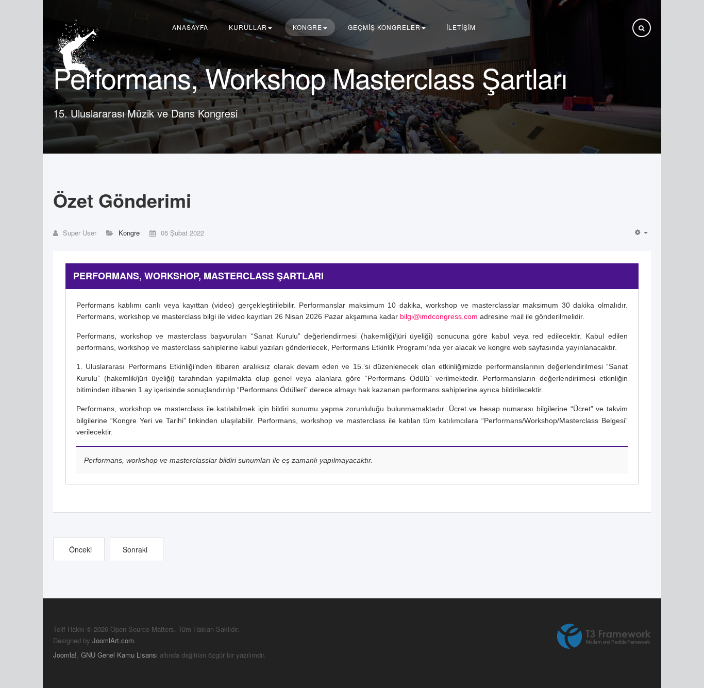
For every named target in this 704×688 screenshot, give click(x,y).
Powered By (604, 636)
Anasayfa (190, 27)
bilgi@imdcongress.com (439, 316)
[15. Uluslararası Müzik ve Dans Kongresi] (79, 50)
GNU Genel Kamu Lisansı (119, 655)
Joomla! (65, 655)
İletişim (461, 27)
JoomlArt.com (113, 640)
